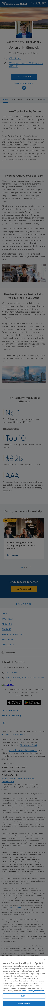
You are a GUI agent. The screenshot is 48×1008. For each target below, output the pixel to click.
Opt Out (24, 996)
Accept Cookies (24, 1003)
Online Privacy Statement (33, 991)
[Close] (45, 959)
